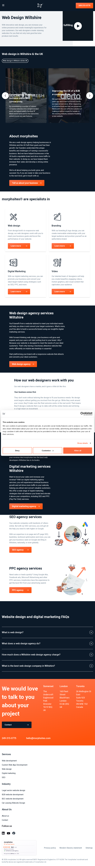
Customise (46, 450)
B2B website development (12, 794)
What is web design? (12, 632)
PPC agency (17, 590)
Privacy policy (50, 848)
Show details (82, 443)
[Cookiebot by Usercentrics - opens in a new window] (82, 413)
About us (5, 816)
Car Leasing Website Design (13, 803)
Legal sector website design (13, 790)
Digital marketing (9, 773)
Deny (17, 450)
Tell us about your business (25, 183)
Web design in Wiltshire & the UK (15, 61)
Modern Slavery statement (71, 848)
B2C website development (12, 799)
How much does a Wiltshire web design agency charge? (31, 654)
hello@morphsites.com (38, 738)
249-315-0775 (84, 5)
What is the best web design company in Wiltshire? (28, 665)
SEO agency (18, 550)
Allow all (77, 450)
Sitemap (89, 848)
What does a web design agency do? (21, 643)
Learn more (16, 246)
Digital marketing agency (24, 506)
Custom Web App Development (14, 765)
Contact (8, 725)
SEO (3, 777)
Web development (9, 761)
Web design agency (21, 364)
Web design (7, 769)
